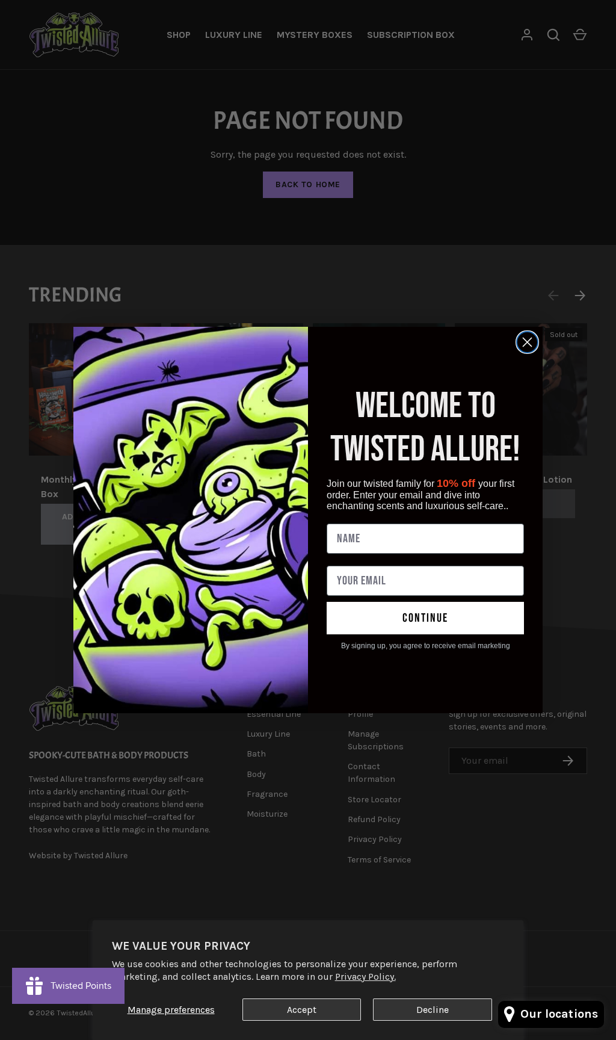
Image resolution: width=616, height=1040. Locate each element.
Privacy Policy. (365, 976)
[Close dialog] (527, 342)
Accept (301, 1009)
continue (425, 618)
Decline (432, 1009)
